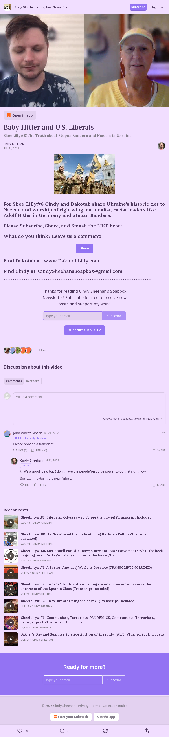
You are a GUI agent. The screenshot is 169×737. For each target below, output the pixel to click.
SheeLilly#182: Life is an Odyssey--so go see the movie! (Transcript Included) (86, 517)
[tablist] (23, 381)
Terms (95, 706)
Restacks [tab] (32, 381)
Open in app (22, 115)
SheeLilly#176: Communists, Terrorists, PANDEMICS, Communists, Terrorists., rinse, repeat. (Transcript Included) (88, 620)
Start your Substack (73, 717)
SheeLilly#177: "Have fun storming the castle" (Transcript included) (78, 601)
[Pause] (5, 102)
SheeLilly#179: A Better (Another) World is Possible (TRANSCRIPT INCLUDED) (86, 567)
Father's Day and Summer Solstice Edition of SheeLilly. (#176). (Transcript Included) (92, 634)
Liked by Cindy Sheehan (32, 438)
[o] (10, 522)
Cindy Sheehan (14, 143)
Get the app (106, 717)
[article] (84, 522)
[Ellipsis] (163, 432)
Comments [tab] (14, 381)
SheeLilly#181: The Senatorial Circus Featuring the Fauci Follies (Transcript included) (85, 536)
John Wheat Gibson (27, 433)
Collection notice (115, 706)
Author (26, 465)
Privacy (83, 706)
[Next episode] (14, 102)
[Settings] (164, 102)
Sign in (157, 7)
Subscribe (138, 7)
